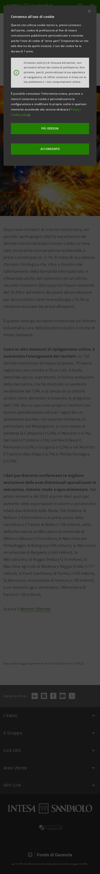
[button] (89, 11)
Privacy (75, 109)
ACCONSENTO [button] (50, 149)
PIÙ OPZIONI (50, 128)
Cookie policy (20, 115)
